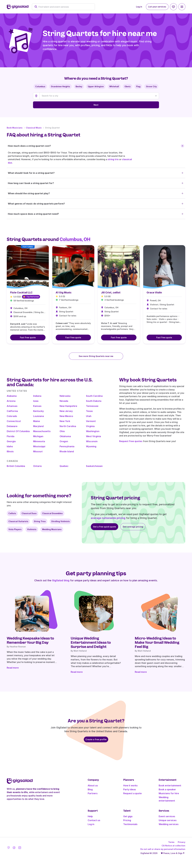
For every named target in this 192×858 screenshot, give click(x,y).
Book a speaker (167, 789)
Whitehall (114, 86)
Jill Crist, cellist (110, 292)
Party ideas (129, 789)
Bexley (79, 86)
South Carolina (94, 396)
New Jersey (66, 411)
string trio (113, 159)
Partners (93, 793)
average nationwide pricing (108, 518)
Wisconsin (92, 441)
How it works (130, 785)
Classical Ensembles (52, 513)
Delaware (12, 426)
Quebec (64, 466)
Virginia (90, 426)
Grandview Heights (60, 86)
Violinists (31, 529)
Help (90, 816)
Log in (139, 6)
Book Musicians (14, 127)
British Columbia (16, 466)
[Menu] (182, 6)
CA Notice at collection (173, 845)
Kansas (37, 406)
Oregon (64, 441)
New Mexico (66, 416)
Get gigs (128, 816)
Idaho (10, 446)
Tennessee (92, 406)
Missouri (38, 451)
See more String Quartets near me (96, 356)
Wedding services (169, 824)
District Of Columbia (18, 431)
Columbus (40, 86)
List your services (157, 6)
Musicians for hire (169, 793)
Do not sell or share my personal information (162, 849)
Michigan (38, 436)
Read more (13, 667)
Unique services (168, 820)
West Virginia (93, 436)
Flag (138, 86)
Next (96, 105)
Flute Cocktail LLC (21, 292)
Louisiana (38, 416)
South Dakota (93, 401)
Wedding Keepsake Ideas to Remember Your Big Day (30, 640)
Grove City (151, 86)
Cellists (12, 513)
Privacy (181, 842)
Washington (92, 431)
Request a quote (132, 793)
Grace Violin (154, 292)
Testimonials (130, 824)
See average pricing (133, 526)
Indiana (37, 396)
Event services (167, 816)
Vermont (91, 421)
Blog (90, 789)
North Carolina (68, 426)
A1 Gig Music (64, 292)
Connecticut (14, 421)
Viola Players (15, 529)
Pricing (127, 820)
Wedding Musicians (52, 529)
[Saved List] (173, 6)
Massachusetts (42, 431)
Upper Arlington (96, 86)
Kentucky (38, 411)
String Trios (40, 521)
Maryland (38, 426)
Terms (171, 842)
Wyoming (91, 446)
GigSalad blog (60, 580)
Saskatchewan (94, 466)
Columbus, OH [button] (75, 239)
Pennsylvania (67, 446)
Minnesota (39, 441)
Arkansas (12, 406)
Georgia (11, 441)
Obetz (128, 86)
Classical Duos (29, 513)
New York (65, 421)
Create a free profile (96, 739)
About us (93, 785)
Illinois (10, 451)
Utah (88, 416)
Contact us (94, 820)
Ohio (62, 431)
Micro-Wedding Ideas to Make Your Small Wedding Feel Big (157, 642)
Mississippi (39, 446)
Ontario (37, 466)
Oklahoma (65, 436)
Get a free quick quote (104, 526)
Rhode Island (67, 451)
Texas (89, 411)
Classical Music (34, 127)
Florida (10, 436)
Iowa (35, 401)
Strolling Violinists (60, 521)
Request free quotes (130, 441)
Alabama (12, 396)
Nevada (64, 401)
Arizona (11, 401)
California (12, 411)
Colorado (12, 416)
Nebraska (65, 396)
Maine (36, 421)
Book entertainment (170, 785)
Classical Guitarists (18, 521)
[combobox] (64, 6)
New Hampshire (68, 406)
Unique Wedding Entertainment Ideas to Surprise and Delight (91, 642)
